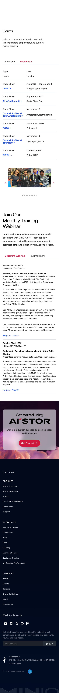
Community (8, 532)
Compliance (8, 507)
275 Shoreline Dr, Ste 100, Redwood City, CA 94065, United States (32, 662)
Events (6, 584)
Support (6, 512)
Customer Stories (11, 558)
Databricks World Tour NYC (12, 141)
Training (6, 548)
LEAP (7, 88)
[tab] (10, 62)
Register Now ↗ (11, 335)
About (5, 579)
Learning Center (10, 553)
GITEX (7, 155)
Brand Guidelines (10, 594)
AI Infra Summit (12, 101)
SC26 (7, 128)
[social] (11, 623)
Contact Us (8, 604)
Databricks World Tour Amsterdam (13, 114)
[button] (5, 183)
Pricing (6, 496)
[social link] (5, 623)
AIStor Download (10, 491)
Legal (5, 599)
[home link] (4, 660)
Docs (5, 543)
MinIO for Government (13, 501)
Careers (6, 589)
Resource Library (10, 527)
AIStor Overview (10, 486)
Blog (5, 537)
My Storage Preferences (14, 563)
